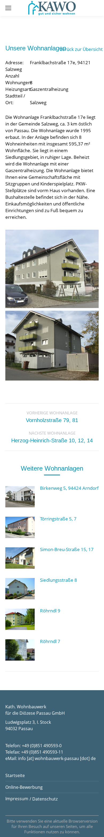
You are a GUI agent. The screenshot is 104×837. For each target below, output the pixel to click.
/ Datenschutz (44, 799)
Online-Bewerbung (24, 787)
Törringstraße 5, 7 (58, 519)
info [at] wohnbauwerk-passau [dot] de (57, 758)
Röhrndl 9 (50, 611)
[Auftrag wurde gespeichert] (20, 496)
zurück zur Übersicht (81, 49)
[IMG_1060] (52, 346)
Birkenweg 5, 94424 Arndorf (69, 488)
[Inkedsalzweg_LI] (52, 269)
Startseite (15, 775)
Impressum (16, 799)
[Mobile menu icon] (8, 8)
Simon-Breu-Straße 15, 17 (67, 549)
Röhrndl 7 (50, 641)
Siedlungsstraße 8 (58, 580)
